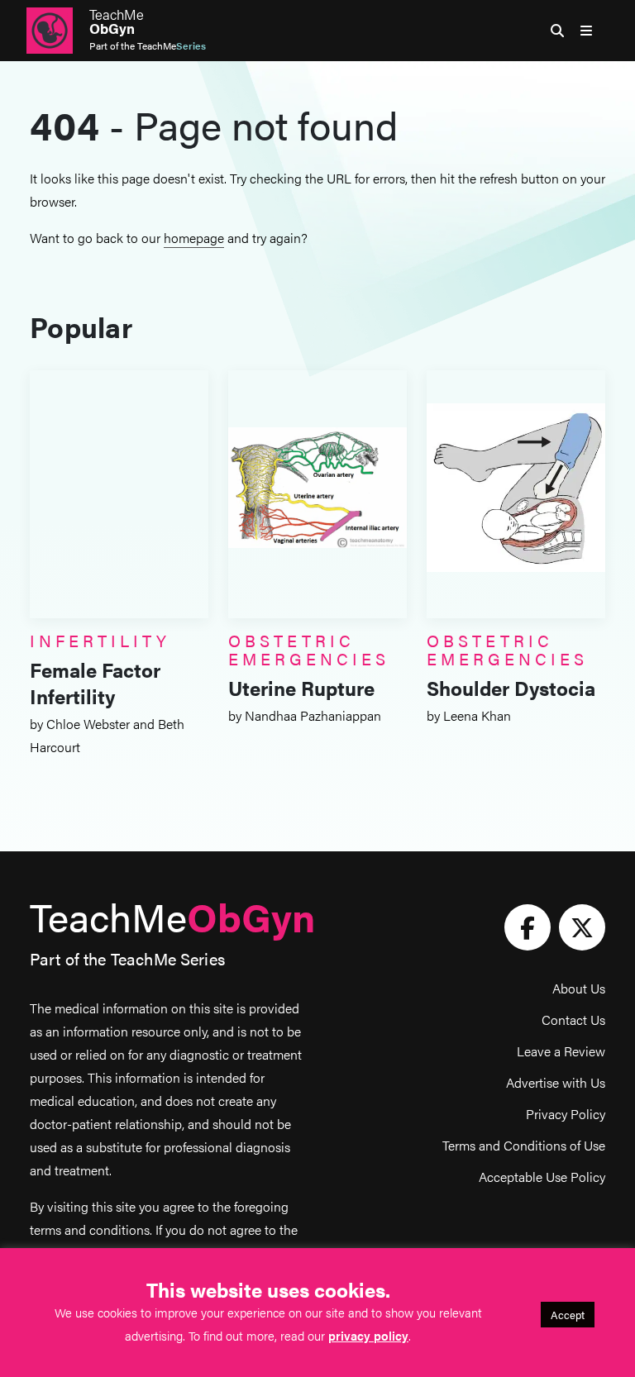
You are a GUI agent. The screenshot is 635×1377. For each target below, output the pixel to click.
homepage (194, 237)
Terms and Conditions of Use (523, 1145)
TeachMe (116, 21)
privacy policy (368, 1335)
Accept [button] (568, 1314)
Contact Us (573, 1019)
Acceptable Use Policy (542, 1176)
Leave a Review (561, 1050)
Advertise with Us (555, 1082)
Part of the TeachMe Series (127, 958)
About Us (578, 988)
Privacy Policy (565, 1113)
